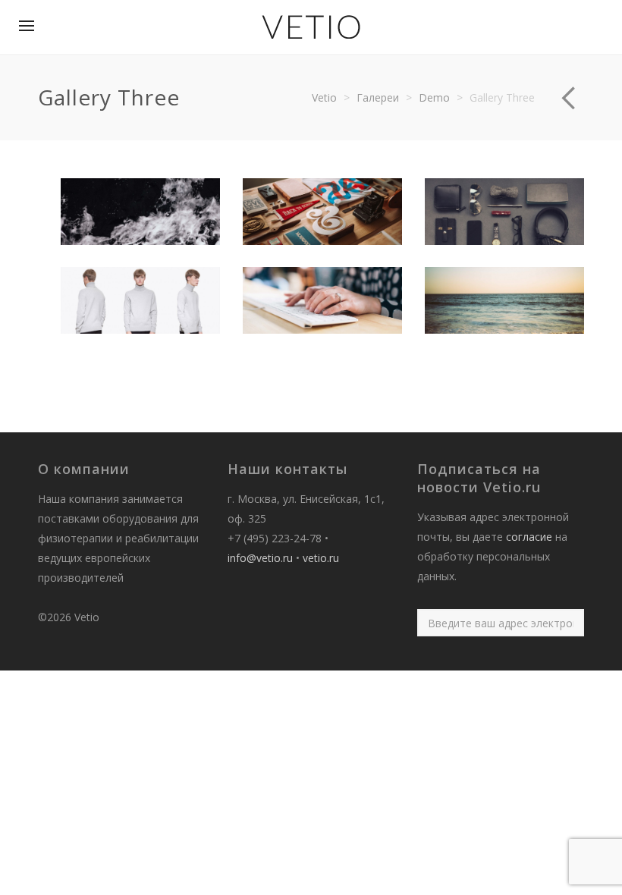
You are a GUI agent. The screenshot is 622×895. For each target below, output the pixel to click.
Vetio (324, 97)
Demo (434, 97)
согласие (529, 536)
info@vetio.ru (260, 558)
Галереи (378, 97)
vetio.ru (321, 558)
